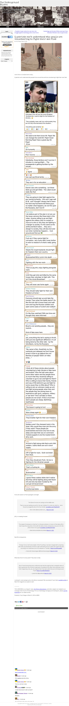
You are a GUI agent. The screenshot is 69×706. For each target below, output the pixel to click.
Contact (50, 703)
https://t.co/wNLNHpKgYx (43, 570)
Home (7, 27)
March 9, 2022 (50, 530)
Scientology (41, 27)
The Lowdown (9, 28)
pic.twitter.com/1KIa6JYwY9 (52, 507)
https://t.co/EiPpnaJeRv (56, 548)
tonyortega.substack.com (7, 55)
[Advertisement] (44, 3)
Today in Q (25, 608)
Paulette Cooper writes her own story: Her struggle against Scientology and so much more (26, 31)
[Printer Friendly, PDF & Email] (19, 606)
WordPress (34, 704)
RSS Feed (46, 703)
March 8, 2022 (50, 509)
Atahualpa (39, 704)
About (23, 27)
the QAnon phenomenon (40, 589)
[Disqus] (41, 650)
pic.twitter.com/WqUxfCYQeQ (47, 527)
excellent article (62, 580)
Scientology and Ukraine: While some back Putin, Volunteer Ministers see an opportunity (55, 31)
